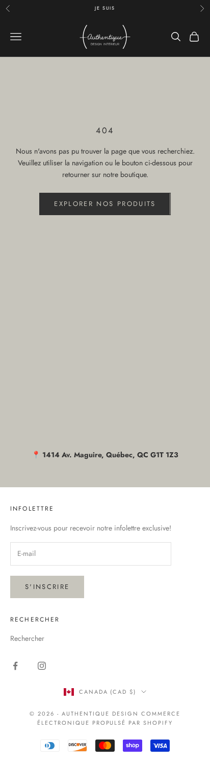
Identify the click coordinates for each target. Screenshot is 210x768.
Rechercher (27, 638)
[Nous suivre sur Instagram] (42, 666)
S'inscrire (47, 587)
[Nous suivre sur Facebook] (15, 666)
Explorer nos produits (104, 204)
